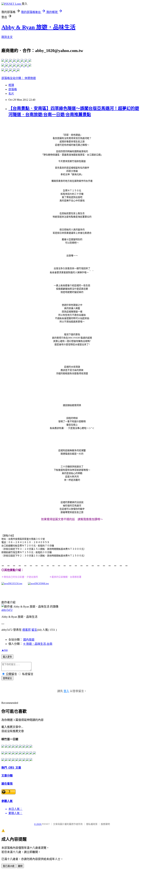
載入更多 (7, 656)
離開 (20, 866)
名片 (11, 93)
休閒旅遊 (30, 78)
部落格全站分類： (13, 78)
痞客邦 (26, 629)
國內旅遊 (28, 639)
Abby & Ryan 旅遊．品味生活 (38, 27)
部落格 (12, 89)
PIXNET (46, 824)
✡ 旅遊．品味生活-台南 (37, 643)
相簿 (11, 85)
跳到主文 (7, 36)
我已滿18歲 (8, 866)
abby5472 (6, 609)
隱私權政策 (91, 824)
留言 (34, 629)
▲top (4, 649)
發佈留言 (7, 678)
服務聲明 (105, 824)
